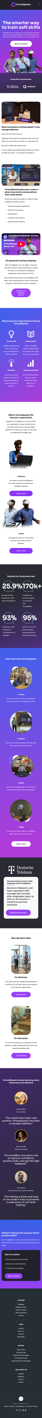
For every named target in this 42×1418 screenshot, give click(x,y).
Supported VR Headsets (21, 1355)
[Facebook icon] (16, 1410)
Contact (21, 1328)
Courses (21, 1315)
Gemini (21, 1379)
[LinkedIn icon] (23, 1410)
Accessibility (20, 1406)
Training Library (21, 1310)
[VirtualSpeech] (21, 4)
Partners (21, 1334)
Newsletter (21, 1337)
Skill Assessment (21, 1313)
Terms (6, 1406)
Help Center (21, 1349)
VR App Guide (21, 1352)
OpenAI (21, 1374)
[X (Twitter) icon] (19, 1410)
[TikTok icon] (25, 1410)
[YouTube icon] (21, 1410)
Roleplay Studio (21, 1307)
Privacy (12, 1406)
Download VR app (21, 1358)
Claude (21, 1382)
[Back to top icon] (21, 1399)
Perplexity (21, 1376)
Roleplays (21, 1304)
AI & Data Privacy (31, 1406)
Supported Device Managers (21, 1361)
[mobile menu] (39, 4)
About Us (21, 1331)
